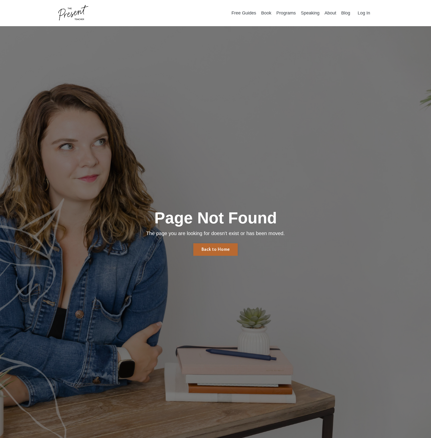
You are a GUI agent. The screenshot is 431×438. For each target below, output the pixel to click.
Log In (364, 12)
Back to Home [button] (215, 249)
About (330, 12)
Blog (345, 12)
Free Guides (243, 12)
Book (266, 12)
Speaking (310, 12)
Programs (286, 12)
